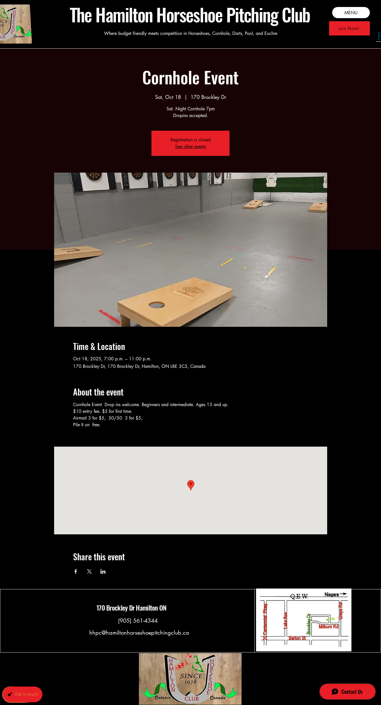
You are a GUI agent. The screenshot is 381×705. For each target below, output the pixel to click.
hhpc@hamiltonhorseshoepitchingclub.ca (139, 632)
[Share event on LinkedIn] (103, 571)
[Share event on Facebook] (75, 571)
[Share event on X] (89, 571)
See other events (190, 146)
